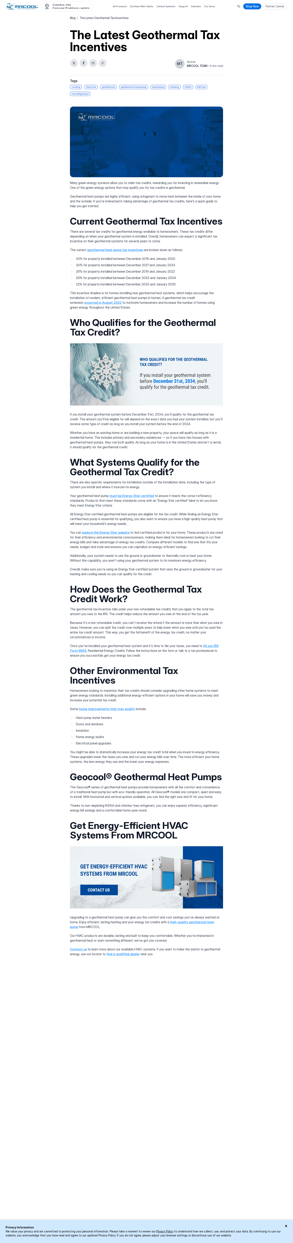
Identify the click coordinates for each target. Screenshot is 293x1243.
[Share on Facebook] (84, 63)
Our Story (209, 6)
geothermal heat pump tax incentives (115, 250)
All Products (120, 6)
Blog (73, 18)
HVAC (188, 86)
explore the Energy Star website (106, 532)
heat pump (158, 86)
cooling (76, 86)
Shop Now (252, 6)
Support (183, 6)
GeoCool (91, 86)
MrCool (201, 86)
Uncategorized (80, 93)
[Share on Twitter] (74, 63)
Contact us (78, 949)
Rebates (196, 6)
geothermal (108, 86)
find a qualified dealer (123, 954)
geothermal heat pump (133, 86)
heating (174, 86)
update (85, 7)
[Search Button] (239, 6)
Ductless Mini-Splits (141, 6)
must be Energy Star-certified (131, 496)
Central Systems (165, 6)
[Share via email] (93, 63)
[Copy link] (103, 63)
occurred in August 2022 (103, 303)
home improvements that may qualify (107, 709)
